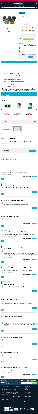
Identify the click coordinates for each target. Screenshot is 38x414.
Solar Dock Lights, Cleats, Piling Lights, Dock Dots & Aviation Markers (24, 9)
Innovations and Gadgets (5, 398)
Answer (2, 194)
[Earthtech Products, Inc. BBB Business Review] (6, 409)
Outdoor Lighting (27, 393)
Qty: (21, 38)
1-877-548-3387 (15, 400)
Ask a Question (32, 150)
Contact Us (14, 389)
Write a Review (34, 121)
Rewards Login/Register (16, 396)
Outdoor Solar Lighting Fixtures (8, 9)
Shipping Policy (15, 392)
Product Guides (27, 389)
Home (2, 9)
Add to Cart (29, 39)
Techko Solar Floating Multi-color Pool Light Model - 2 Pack (7, 111)
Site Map (14, 397)
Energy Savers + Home (4, 394)
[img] (22, 16)
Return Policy (15, 393)
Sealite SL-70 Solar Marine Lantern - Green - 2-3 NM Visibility (30, 111)
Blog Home (27, 388)
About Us (14, 388)
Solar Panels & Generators (5, 388)
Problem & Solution (28, 396)
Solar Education (27, 392)
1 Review (21, 17)
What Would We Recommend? (29, 397)
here (26, 254)
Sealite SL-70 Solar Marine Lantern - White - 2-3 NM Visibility (18, 111)
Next (36, 110)
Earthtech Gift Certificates (5, 399)
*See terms (29, 45)
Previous (1, 110)
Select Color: (23, 35)
